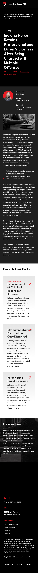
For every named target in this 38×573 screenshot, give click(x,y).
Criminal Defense (10, 74)
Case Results (24, 72)
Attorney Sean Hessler (11, 184)
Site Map (28, 564)
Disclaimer (19, 564)
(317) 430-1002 (15, 502)
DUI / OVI (7, 531)
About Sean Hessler (11, 524)
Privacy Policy (8, 564)
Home (6, 14)
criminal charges (20, 137)
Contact (7, 534)
